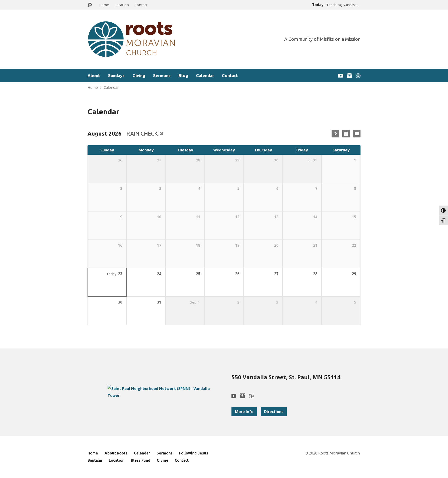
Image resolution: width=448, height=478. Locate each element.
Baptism (95, 460)
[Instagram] (349, 75)
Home (104, 4)
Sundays (116, 75)
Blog (183, 75)
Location (122, 4)
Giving (139, 75)
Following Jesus (193, 453)
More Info (244, 411)
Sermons (162, 75)
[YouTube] (340, 75)
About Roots (116, 453)
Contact (140, 4)
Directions (273, 411)
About (94, 75)
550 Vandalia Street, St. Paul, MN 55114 (285, 377)
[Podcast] (358, 75)
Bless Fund (140, 460)
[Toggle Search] (90, 5)
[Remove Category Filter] (161, 133)
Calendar (205, 75)
